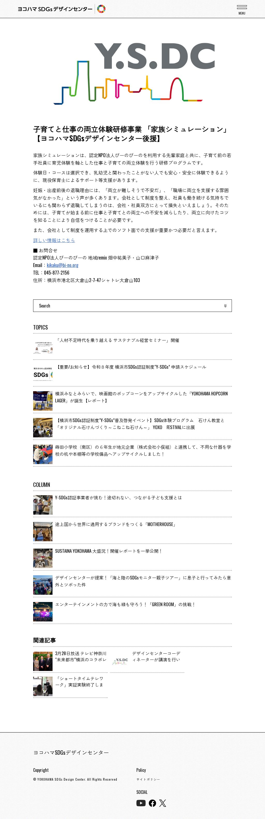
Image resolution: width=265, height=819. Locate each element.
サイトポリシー (148, 779)
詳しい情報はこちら (54, 240)
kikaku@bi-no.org (62, 265)
